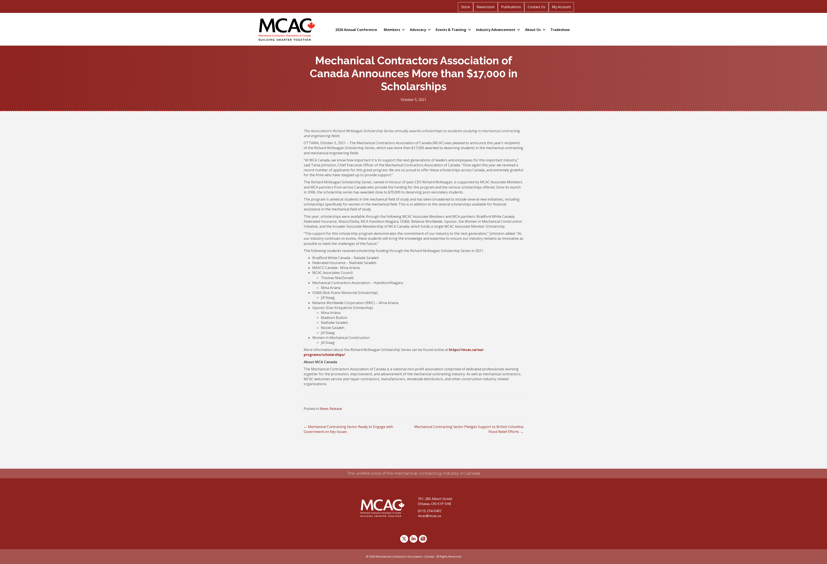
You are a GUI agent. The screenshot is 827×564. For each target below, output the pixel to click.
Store (465, 7)
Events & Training (451, 29)
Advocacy (418, 29)
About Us (533, 29)
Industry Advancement (495, 29)
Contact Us (536, 7)
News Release (331, 408)
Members (392, 29)
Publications (511, 7)
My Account (561, 7)
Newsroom (485, 7)
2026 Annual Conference (356, 29)
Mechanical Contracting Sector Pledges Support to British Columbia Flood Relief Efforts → (468, 429)
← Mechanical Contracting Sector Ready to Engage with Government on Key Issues (348, 429)
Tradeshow (560, 29)
